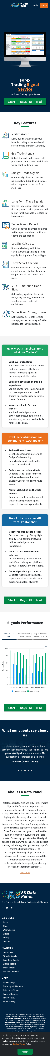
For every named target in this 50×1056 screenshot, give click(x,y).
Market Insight (9, 982)
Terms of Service (10, 994)
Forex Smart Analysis (24, 263)
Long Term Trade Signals (27, 201)
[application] (25, 668)
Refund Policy (9, 1001)
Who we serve (9, 930)
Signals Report (9, 963)
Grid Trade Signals (22, 153)
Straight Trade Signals (25, 173)
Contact (6, 941)
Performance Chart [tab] (9, 635)
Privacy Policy (9, 997)
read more (25, 872)
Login (35, 5)
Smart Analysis (9, 967)
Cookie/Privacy (19, 1044)
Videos (6, 933)
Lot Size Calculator (23, 243)
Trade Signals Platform (13, 986)
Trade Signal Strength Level (29, 312)
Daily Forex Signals (11, 990)
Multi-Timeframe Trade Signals (26, 287)
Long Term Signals (11, 960)
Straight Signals (10, 956)
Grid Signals (8, 952)
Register (44, 5)
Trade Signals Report (24, 224)
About (5, 926)
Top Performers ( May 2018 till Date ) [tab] (41, 635)
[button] (21, 57)
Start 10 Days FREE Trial (25, 102)
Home (5, 922)
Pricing (6, 937)
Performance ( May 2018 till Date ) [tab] (25, 635)
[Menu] (46, 646)
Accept (25, 1051)
